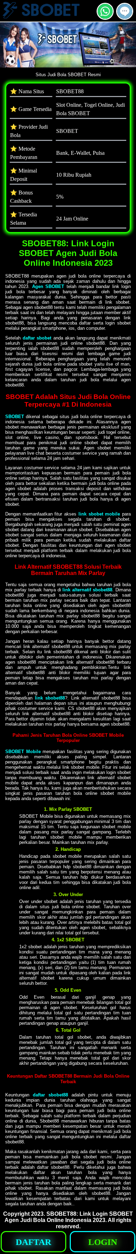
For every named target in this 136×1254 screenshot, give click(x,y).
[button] (124, 11)
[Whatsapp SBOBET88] (105, 17)
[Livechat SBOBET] (124, 17)
